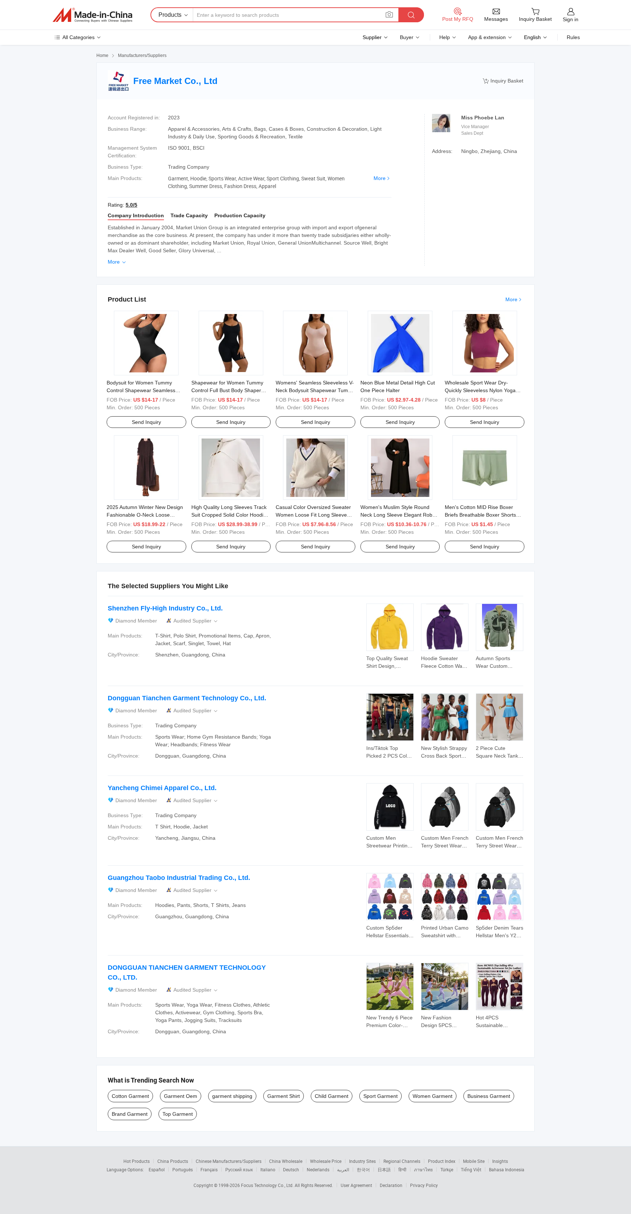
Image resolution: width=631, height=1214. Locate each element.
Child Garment (331, 1096)
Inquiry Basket (503, 81)
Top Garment (177, 1114)
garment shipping (232, 1096)
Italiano (267, 1169)
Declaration (391, 1185)
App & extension (487, 37)
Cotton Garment (130, 1096)
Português (182, 1169)
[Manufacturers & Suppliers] (92, 15)
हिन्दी (402, 1169)
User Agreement (356, 1185)
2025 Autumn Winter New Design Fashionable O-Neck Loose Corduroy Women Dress (145, 514)
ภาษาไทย (423, 1169)
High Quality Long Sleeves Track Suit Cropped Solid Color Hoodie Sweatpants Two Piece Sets (229, 514)
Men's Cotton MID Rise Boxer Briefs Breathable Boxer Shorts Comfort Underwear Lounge (480, 514)
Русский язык (239, 1169)
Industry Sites (362, 1161)
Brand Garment (130, 1114)
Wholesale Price (325, 1161)
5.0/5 (131, 205)
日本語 (384, 1169)
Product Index (441, 1161)
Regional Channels (401, 1161)
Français (209, 1169)
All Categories (78, 37)
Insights (500, 1161)
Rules (573, 37)
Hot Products (136, 1161)
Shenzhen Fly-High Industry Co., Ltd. (165, 608)
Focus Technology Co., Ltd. (268, 1185)
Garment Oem (180, 1096)
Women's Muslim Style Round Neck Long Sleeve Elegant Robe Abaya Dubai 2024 (397, 514)
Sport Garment (380, 1096)
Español (157, 1169)
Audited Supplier (196, 621)
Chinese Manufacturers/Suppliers (228, 1161)
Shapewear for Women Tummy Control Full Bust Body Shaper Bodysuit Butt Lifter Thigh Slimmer (230, 390)
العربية (343, 1169)
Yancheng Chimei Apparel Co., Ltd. (162, 788)
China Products (172, 1161)
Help (444, 37)
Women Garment (432, 1096)
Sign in (570, 19)
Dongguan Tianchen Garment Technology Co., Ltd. (187, 698)
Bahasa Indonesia (506, 1169)
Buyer (406, 37)
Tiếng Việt (471, 1169)
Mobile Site (474, 1161)
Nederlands (318, 1169)
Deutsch (291, 1169)
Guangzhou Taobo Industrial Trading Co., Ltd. (179, 877)
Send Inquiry (146, 422)
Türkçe (446, 1169)
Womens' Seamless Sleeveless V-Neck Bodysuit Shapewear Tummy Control (315, 390)
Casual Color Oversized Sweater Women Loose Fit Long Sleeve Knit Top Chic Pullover (313, 514)
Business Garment (488, 1096)
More (380, 178)
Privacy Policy (424, 1185)
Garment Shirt (283, 1096)
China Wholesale (285, 1161)
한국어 (363, 1169)
